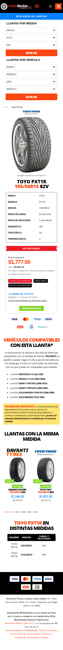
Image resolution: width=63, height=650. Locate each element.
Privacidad (33, 637)
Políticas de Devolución (29, 634)
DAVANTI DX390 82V (17, 491)
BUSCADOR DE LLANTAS (31, 16)
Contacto (44, 637)
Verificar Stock (31, 308)
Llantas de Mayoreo (14, 630)
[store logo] (16, 6)
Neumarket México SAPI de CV (20, 623)
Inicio (5, 107)
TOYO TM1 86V (46, 491)
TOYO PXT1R (14, 545)
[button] (9, 512)
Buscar (31, 53)
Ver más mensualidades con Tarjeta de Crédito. (27, 300)
